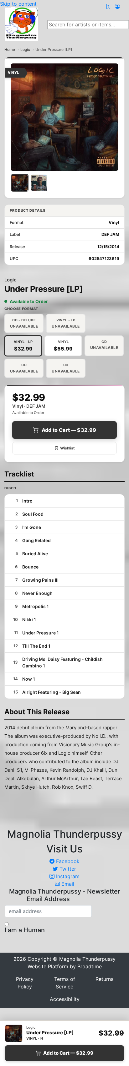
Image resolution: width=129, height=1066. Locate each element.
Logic (25, 49)
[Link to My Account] (117, 6)
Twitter (67, 869)
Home (9, 49)
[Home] (21, 24)
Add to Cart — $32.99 (69, 430)
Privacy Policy (25, 983)
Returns (104, 979)
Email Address (48, 899)
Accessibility (65, 999)
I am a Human (25, 930)
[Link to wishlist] (108, 6)
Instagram (67, 876)
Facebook (67, 861)
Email (67, 884)
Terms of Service (64, 983)
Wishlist (67, 448)
